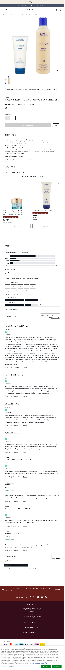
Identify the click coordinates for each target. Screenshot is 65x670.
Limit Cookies (56, 666)
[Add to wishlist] (56, 125)
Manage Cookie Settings (8, 666)
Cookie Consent (32, 615)
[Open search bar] (6, 9)
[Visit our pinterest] (46, 597)
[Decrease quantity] (7, 118)
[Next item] (59, 205)
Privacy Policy (34, 663)
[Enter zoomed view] (58, 71)
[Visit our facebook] (30, 597)
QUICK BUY (17, 226)
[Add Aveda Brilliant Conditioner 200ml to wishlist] (58, 183)
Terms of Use (43, 663)
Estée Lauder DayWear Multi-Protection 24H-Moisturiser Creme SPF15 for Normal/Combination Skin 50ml (15, 212)
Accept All (45, 666)
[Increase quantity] (17, 118)
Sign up (57, 589)
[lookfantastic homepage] (32, 9)
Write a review (22, 104)
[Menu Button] (2, 9)
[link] (56, 9)
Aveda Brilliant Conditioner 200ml (43, 211)
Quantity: (8, 114)
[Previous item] (4, 205)
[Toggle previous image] (4, 45)
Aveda (7, 97)
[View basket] (61, 9)
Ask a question (31, 104)
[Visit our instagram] (38, 597)
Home (5, 15)
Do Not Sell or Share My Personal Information (32, 617)
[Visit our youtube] (42, 597)
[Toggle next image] (59, 45)
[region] (32, 658)
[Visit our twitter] (34, 597)
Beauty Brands (12, 15)
